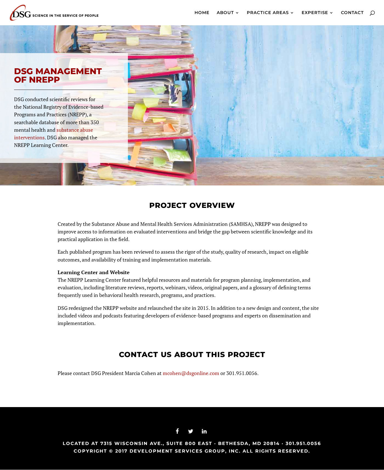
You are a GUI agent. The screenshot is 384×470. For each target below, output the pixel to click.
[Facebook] (177, 431)
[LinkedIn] (204, 431)
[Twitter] (190, 431)
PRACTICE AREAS (268, 13)
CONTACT (352, 13)
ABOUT (225, 13)
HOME (202, 13)
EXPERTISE (315, 13)
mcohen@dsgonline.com (191, 373)
